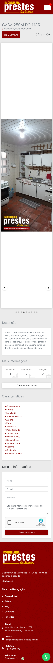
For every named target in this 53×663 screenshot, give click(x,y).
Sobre (8, 601)
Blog (7, 606)
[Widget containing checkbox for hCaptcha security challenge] (25, 522)
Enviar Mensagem (26, 532)
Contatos (9, 611)
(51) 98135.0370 (13, 658)
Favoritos (9, 617)
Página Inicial (11, 596)
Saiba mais (8, 581)
